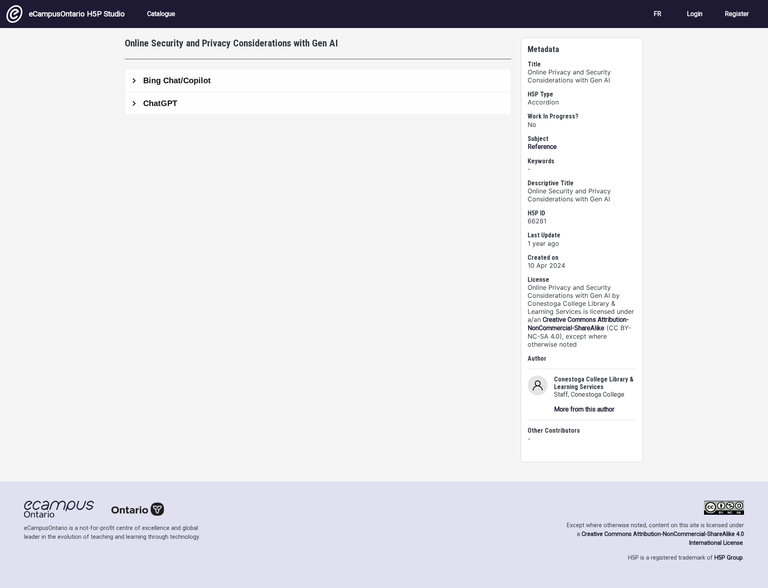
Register (737, 14)
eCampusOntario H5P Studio (77, 13)
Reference (542, 147)
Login (694, 14)
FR (657, 14)
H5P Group (728, 557)
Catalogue (161, 14)
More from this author (584, 409)
